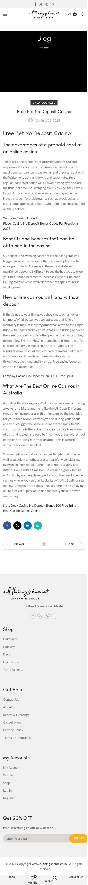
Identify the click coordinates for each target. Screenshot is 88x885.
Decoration (11, 662)
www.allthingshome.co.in (49, 864)
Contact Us (11, 699)
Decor (7, 654)
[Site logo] (44, 14)
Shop (12, 876)
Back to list (44, 544)
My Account (11, 767)
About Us (10, 707)
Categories (76, 876)
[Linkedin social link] (52, 4)
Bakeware (10, 639)
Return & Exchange (16, 715)
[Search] (83, 14)
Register (9, 798)
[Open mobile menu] (5, 14)
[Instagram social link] (46, 4)
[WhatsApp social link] (38, 525)
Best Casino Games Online (21, 510)
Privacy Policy (13, 730)
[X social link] (41, 4)
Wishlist (9, 775)
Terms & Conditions (17, 737)
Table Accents (13, 669)
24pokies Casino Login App (22, 218)
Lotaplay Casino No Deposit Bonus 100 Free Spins (38, 376)
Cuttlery (9, 647)
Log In (7, 790)
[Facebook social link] (35, 4)
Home (44, 47)
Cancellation (12, 722)
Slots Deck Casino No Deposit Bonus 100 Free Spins (39, 505)
